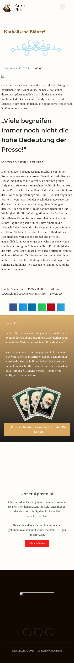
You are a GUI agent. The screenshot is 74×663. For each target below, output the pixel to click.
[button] (62, 6)
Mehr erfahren (37, 543)
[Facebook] (27, 632)
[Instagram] (38, 632)
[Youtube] (49, 632)
